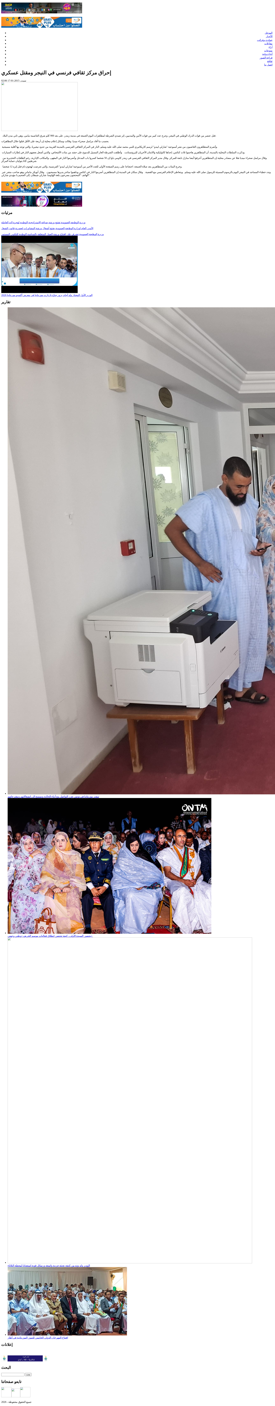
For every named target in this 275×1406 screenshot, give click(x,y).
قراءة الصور (266, 57)
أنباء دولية (267, 54)
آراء (270, 47)
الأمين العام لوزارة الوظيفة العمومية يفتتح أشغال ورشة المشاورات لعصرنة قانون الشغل (47, 228)
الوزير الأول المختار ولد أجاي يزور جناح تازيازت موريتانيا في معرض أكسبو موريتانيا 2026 (46, 295)
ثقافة (269, 61)
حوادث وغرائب (264, 40)
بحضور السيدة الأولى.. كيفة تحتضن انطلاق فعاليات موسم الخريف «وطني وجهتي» (50, 936)
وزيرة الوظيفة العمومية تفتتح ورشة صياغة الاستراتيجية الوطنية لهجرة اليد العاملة (43, 222)
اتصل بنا (268, 64)
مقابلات (268, 43)
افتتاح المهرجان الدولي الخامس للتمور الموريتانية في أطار (38, 1337)
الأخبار (269, 36)
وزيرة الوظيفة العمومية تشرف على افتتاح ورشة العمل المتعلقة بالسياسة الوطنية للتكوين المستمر (52, 234)
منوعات (268, 50)
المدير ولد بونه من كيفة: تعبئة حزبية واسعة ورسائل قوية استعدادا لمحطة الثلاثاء (49, 1265)
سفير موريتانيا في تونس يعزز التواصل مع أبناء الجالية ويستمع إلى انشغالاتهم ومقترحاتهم (53, 796)
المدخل (268, 33)
